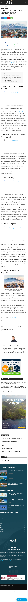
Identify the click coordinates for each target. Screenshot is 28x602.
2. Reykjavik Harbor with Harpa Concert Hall (12, 77)
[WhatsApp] (11, 18)
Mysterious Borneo (22, 326)
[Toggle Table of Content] (20, 74)
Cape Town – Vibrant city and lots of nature (11, 451)
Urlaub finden (21, 599)
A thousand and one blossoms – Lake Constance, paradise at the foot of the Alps (7, 328)
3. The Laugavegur (7, 78)
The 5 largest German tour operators (16, 505)
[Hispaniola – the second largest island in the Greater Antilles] (3, 495)
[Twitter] (5, 18)
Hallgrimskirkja (21, 111)
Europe (6, 6)
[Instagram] (13, 571)
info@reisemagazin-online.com (7, 560)
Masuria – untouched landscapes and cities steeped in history (13, 444)
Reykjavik (13, 62)
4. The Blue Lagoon (7, 80)
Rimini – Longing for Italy (7, 448)
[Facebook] (2, 18)
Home (2, 6)
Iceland (6, 8)
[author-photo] (14, 342)
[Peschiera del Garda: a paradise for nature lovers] (3, 472)
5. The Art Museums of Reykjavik (10, 81)
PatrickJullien (4, 15)
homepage (7, 320)
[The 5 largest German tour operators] (3, 507)
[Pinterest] (8, 18)
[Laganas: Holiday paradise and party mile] (3, 478)
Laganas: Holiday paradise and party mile (10, 441)
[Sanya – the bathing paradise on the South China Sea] (3, 501)
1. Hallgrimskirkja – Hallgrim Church (11, 75)
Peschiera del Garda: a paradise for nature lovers (12, 438)
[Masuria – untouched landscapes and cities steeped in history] (3, 485)
